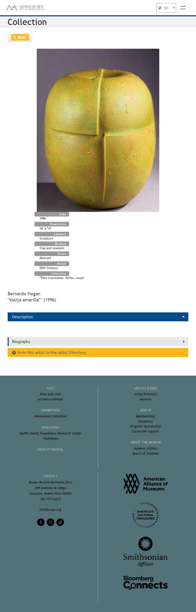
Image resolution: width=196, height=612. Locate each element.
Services (145, 399)
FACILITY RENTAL (50, 449)
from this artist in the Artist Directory (51, 352)
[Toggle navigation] (183, 8)
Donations (145, 421)
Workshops (50, 438)
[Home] (25, 7)
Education (50, 427)
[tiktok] (60, 522)
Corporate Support (145, 431)
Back (22, 37)
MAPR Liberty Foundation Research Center (50, 433)
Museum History (145, 448)
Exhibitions (50, 410)
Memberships (145, 416)
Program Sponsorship (145, 426)
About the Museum (145, 442)
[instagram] (50, 522)
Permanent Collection (50, 416)
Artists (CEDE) (145, 388)
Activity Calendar (50, 399)
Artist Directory (145, 394)
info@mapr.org (50, 510)
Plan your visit (50, 394)
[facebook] (41, 522)
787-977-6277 (50, 499)
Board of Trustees (145, 453)
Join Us (145, 410)
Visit (50, 388)
